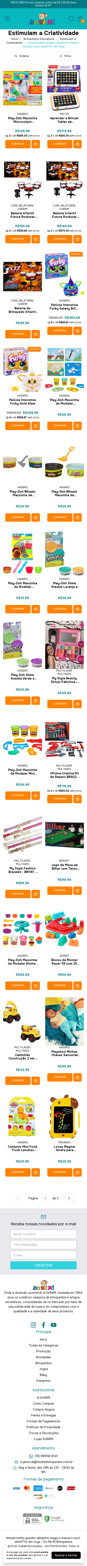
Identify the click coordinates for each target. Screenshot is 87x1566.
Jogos (43, 1369)
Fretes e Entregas (43, 1415)
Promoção (43, 1351)
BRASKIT (64, 860)
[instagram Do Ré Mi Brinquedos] (33, 1325)
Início (14, 39)
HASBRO (22, 114)
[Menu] (8, 18)
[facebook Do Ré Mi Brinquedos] (43, 1325)
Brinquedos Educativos (39, 39)
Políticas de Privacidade (43, 1427)
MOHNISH (64, 1142)
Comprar (18, 144)
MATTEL (64, 114)
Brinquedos (43, 1363)
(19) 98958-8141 (46, 1456)
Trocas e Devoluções (44, 1433)
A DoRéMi (43, 1398)
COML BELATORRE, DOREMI (22, 207)
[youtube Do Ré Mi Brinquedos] (53, 1325)
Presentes (43, 1381)
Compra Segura (43, 1409)
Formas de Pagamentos (43, 1421)
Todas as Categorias (43, 1345)
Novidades (43, 1357)
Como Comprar (43, 1403)
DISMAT (64, 955)
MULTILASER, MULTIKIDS (64, 672)
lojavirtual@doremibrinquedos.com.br (46, 1462)
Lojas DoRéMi (43, 1439)
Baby (43, 1375)
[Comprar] (35, 144)
